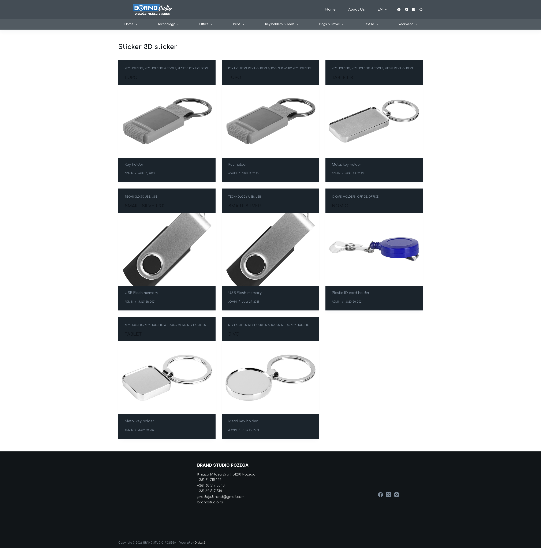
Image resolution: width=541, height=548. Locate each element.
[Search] (421, 9)
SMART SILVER (244, 206)
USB (147, 196)
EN (380, 9)
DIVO (233, 334)
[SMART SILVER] (270, 249)
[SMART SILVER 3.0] (167, 249)
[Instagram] (413, 9)
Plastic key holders (193, 68)
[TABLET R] (374, 121)
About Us (356, 9)
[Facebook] (398, 9)
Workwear (406, 24)
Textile (369, 24)
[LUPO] (167, 121)
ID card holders (344, 196)
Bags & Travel (329, 24)
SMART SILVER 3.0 (144, 206)
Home (330, 9)
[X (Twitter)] (406, 9)
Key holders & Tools (280, 24)
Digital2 (200, 542)
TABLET (133, 334)
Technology (166, 24)
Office (204, 24)
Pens (236, 24)
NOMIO (340, 206)
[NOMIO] (374, 249)
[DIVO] (270, 377)
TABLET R (342, 77)
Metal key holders (399, 68)
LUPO (131, 77)
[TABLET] (167, 377)
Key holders (134, 68)
